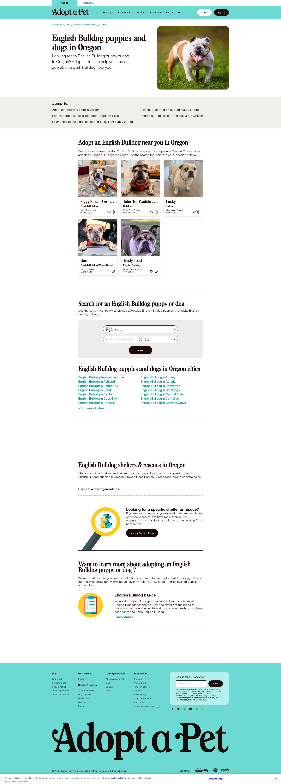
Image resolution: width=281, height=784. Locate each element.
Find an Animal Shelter (142, 533)
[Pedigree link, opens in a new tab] (215, 770)
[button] (109, 212)
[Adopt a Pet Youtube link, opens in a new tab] (191, 709)
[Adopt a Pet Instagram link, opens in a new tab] (198, 709)
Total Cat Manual (60, 694)
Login (204, 12)
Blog (108, 683)
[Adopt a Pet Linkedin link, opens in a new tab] (203, 709)
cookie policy (117, 778)
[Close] (276, 778)
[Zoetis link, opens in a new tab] (225, 770)
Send (215, 683)
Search (140, 350)
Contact (109, 687)
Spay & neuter (59, 687)
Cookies (137, 690)
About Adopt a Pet (115, 679)
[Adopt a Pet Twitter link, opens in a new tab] (179, 709)
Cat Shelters (84, 698)
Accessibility (139, 694)
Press (108, 690)
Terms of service (141, 687)
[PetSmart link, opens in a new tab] (201, 770)
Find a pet (57, 679)
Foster (169, 12)
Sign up (221, 12)
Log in (81, 706)
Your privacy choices (144, 706)
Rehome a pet (59, 683)
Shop (180, 12)
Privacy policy (140, 683)
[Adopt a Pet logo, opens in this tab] (140, 744)
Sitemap (137, 679)
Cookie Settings (119, 771)
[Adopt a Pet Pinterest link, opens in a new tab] (185, 709)
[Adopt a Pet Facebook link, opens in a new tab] (173, 709)
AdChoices (138, 702)
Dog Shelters (84, 694)
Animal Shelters (86, 690)
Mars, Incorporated (142, 698)
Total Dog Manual (61, 690)
